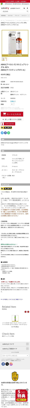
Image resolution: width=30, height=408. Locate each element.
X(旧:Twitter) (17, 4)
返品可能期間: (5, 88)
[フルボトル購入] (8, 123)
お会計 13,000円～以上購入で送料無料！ (16, 1)
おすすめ (10, 15)
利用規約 (12, 360)
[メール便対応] (6, 127)
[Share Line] (8, 132)
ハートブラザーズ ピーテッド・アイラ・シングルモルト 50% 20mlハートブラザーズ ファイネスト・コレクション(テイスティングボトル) (13, 323)
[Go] (27, 355)
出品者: (3, 82)
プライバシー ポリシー (5, 360)
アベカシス (15, 166)
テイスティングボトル (22, 20)
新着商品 (3, 15)
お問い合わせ (5, 84)
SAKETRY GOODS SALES (16, 81)
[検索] (27, 11)
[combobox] (15, 11)
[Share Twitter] (2, 132)
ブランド (17, 15)
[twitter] (7, 364)
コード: (3, 98)
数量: (2, 104)
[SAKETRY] (3, 364)
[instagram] (11, 364)
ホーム (2, 20)
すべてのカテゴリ (10, 20)
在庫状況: (4, 101)
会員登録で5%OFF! (15, 8)
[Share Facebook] (5, 132)
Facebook (9, 4)
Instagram (26, 4)
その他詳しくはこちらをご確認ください (13, 299)
